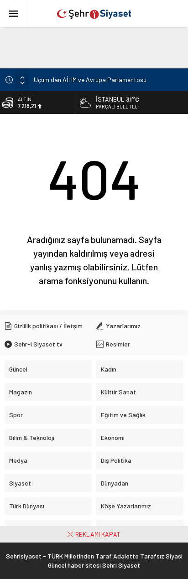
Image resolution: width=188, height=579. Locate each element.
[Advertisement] (94, 47)
